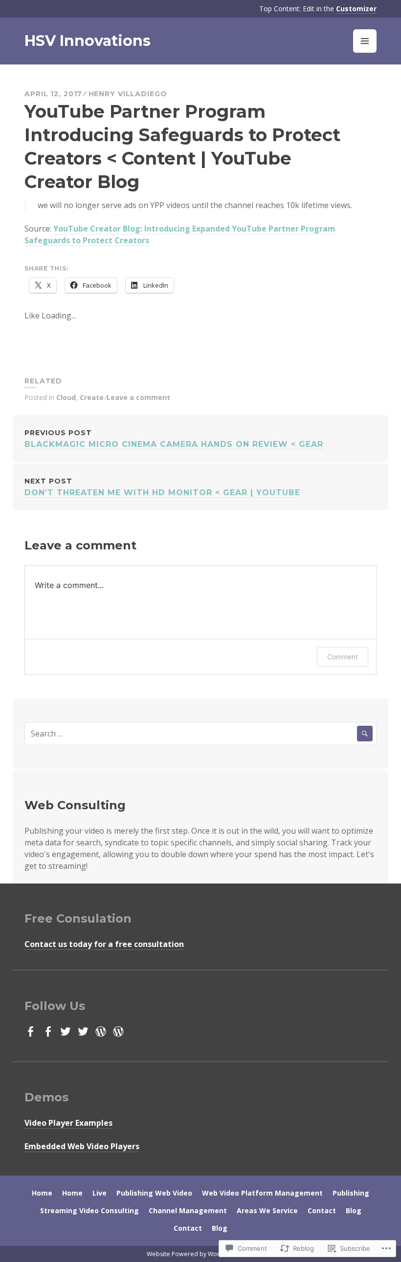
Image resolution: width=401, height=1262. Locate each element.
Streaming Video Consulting (89, 1210)
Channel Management (188, 1210)
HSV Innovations (87, 41)
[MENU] (365, 41)
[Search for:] (200, 733)
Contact (322, 1210)
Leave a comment (138, 397)
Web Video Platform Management (262, 1193)
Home (42, 1193)
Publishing (351, 1193)
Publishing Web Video (154, 1193)
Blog (353, 1210)
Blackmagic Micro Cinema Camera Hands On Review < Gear (173, 438)
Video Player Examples (68, 1122)
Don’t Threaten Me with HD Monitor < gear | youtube (162, 487)
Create (92, 397)
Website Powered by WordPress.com (200, 1254)
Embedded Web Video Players (81, 1146)
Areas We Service (267, 1210)
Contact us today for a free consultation (104, 944)
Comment (342, 656)
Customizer (356, 8)
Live (99, 1193)
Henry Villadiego (128, 93)
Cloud (66, 397)
